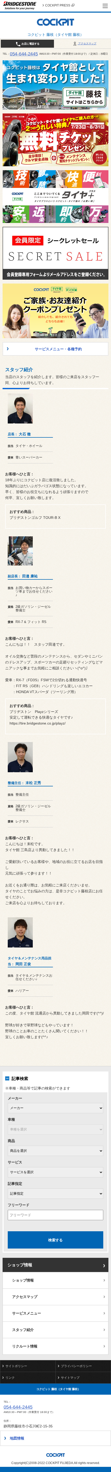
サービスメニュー (26, 1313)
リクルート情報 (24, 1346)
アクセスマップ (86, 43)
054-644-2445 (24, 53)
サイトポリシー (16, 1366)
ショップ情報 (19, 1265)
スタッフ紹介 (23, 1330)
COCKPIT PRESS (57, 5)
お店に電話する (30, 43)
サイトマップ (70, 1377)
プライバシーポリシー (76, 1366)
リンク (10, 1377)
